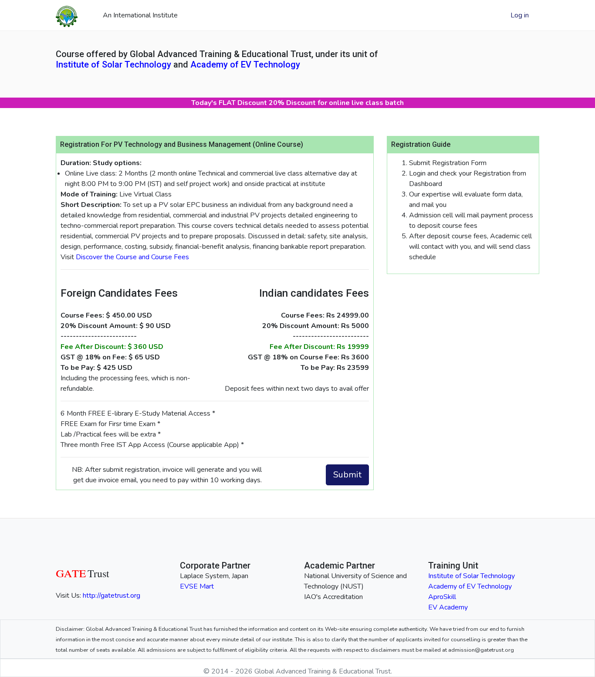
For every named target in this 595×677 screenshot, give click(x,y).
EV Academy (448, 607)
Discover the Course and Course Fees (132, 257)
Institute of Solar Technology (113, 64)
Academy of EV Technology (245, 64)
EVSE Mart (197, 586)
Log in (519, 15)
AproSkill (442, 597)
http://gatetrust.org (111, 595)
